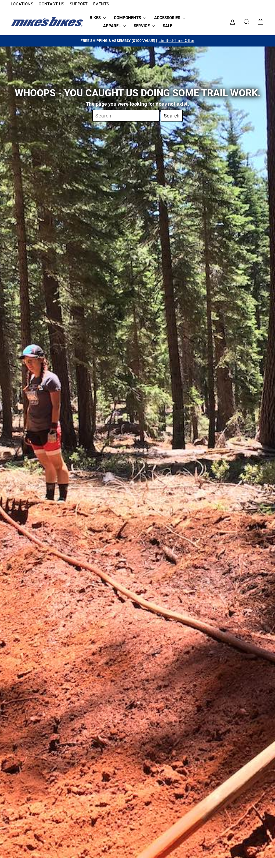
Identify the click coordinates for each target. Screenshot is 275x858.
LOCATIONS (22, 4)
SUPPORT (79, 4)
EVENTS (101, 4)
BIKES (96, 17)
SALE (167, 25)
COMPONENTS (128, 17)
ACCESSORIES (167, 17)
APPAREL (112, 25)
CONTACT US (51, 4)
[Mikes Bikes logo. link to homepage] (47, 22)
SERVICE (142, 25)
